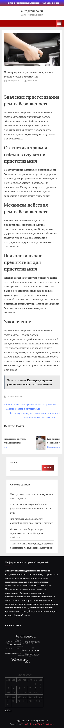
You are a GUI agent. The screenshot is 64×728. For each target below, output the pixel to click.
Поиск (14, 462)
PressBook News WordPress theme (37, 724)
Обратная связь (50, 2)
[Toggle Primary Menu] (59, 23)
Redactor (32, 80)
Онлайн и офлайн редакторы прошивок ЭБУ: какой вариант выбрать (27, 533)
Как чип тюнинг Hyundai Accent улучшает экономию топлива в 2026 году (30, 508)
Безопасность (15, 396)
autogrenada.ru (32, 11)
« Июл (8, 710)
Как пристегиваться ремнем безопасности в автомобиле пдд (38, 440)
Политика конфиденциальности (22, 2)
